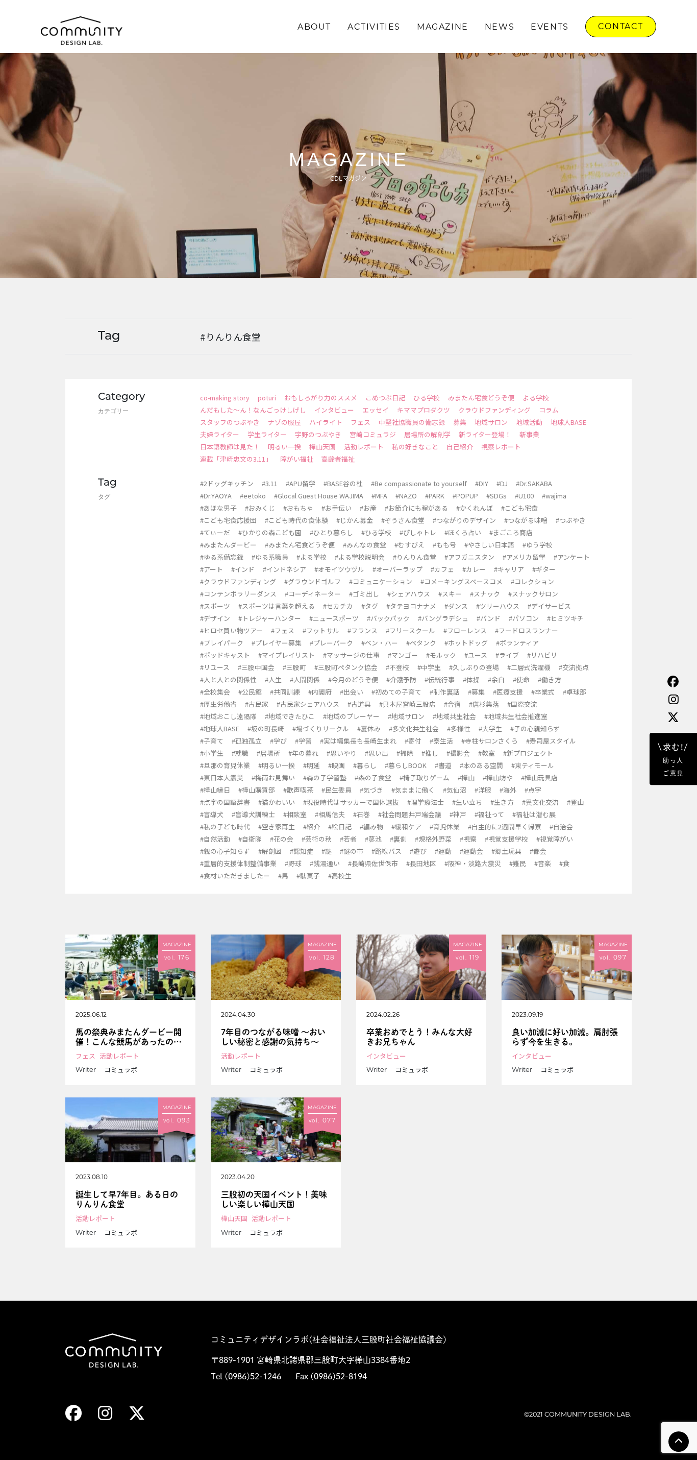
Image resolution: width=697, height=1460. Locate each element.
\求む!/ (673, 760)
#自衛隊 (250, 839)
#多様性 (458, 728)
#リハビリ (542, 655)
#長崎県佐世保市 (373, 863)
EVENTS (550, 27)
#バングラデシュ (443, 618)
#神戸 (458, 814)
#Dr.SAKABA (534, 483)
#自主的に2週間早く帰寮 (504, 826)
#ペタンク (421, 643)
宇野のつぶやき (318, 434)
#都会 (538, 851)
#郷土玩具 (506, 851)
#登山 (575, 802)
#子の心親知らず (535, 728)
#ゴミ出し (364, 594)
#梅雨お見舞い (273, 777)
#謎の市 (351, 851)
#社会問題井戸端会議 (409, 814)
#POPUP (465, 495)
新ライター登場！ (485, 434)
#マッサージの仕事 (351, 655)
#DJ (502, 483)
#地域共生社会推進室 (515, 716)
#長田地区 (421, 863)
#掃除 (404, 753)
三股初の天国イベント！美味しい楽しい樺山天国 (274, 1199)
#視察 (468, 839)
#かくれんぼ (474, 508)
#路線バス (386, 851)
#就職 (240, 753)
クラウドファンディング (494, 410)
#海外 (508, 790)
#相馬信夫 (330, 814)
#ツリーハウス (497, 606)
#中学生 (429, 667)
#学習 (303, 741)
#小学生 (211, 753)
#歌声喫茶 (298, 790)
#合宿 (452, 704)
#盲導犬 (211, 814)
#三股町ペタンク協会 (346, 667)
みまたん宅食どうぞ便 (481, 397)
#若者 (348, 839)
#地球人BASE (219, 728)
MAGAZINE (442, 27)
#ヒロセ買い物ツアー (231, 630)
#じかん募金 (354, 520)
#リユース (215, 667)
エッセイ (375, 410)
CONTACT (620, 26)
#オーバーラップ (397, 569)
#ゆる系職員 (270, 557)
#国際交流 (522, 704)
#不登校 (397, 667)
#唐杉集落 (484, 704)
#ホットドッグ (466, 643)
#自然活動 (215, 839)
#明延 (311, 765)
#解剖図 (270, 851)
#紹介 (311, 826)
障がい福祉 (296, 459)
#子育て (211, 741)
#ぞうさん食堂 (403, 520)
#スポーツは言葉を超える (276, 606)
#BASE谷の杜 (343, 483)
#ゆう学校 (537, 544)
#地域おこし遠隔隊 (228, 716)
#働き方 (549, 679)
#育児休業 (445, 826)
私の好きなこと (415, 446)
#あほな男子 (218, 508)
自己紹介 (459, 446)
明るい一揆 (284, 446)
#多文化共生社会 (414, 728)
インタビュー (334, 410)
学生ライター (267, 434)
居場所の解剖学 (427, 434)
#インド (243, 569)
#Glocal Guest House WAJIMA (318, 495)
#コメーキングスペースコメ (461, 581)
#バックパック (388, 618)
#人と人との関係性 (228, 679)
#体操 (471, 679)
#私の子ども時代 (225, 826)
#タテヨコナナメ (411, 606)
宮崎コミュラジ (373, 434)
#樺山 (466, 777)
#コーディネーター (313, 594)
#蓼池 (373, 839)
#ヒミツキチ (565, 618)
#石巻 (361, 814)
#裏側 (398, 839)
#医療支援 (508, 692)
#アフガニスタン (469, 557)
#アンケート (572, 557)
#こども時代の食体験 (296, 520)
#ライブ (507, 655)
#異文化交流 (540, 802)
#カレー (474, 569)
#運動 (443, 851)
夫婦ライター (219, 434)
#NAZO (406, 495)
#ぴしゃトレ (418, 532)
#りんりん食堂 (414, 557)
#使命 (521, 679)
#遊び (418, 851)
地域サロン (491, 422)
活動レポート (364, 446)
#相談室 (295, 814)
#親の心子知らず (225, 851)
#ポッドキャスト (225, 655)
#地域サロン (406, 716)
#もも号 (444, 544)
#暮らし (365, 765)
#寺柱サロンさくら (489, 741)
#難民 (517, 863)
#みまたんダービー (228, 544)
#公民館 (250, 692)
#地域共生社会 (454, 716)
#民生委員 (336, 790)
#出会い (351, 692)
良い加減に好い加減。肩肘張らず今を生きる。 (565, 1037)
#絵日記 (340, 826)
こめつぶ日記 (385, 397)
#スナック (485, 594)
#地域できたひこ (290, 716)
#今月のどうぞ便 (353, 679)
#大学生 (490, 728)
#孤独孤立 (247, 741)
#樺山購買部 (256, 790)
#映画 (336, 765)
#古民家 (256, 704)
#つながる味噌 (525, 520)
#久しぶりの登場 (474, 667)
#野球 (293, 863)
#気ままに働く (413, 790)
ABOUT (314, 27)
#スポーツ (215, 606)
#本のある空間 (481, 765)
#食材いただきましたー (235, 875)
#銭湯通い (325, 863)
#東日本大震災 (221, 777)
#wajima (554, 495)
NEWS (499, 27)
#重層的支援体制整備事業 (238, 863)
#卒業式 (543, 692)
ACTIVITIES (374, 27)
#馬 (283, 875)
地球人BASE (568, 422)
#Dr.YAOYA (216, 495)
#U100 (524, 495)
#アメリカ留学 (524, 557)
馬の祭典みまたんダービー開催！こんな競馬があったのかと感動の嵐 (129, 1037)
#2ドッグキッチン (227, 483)
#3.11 (270, 483)
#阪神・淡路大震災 (472, 863)
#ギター (544, 569)
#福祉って (489, 814)
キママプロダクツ (423, 410)
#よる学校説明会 (360, 557)
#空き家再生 (276, 826)
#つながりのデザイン (464, 520)
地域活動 (529, 422)
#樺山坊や (498, 777)
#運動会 (471, 851)
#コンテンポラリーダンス (238, 594)
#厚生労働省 (218, 704)
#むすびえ (409, 544)
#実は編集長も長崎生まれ (358, 741)
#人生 (273, 679)
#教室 (486, 753)
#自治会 (561, 826)
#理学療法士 (425, 802)
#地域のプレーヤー (351, 716)
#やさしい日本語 (489, 544)
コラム (549, 410)
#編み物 (371, 826)
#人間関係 (305, 679)
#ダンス (456, 606)
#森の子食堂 (373, 777)
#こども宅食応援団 (228, 520)
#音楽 (542, 863)
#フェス (282, 630)
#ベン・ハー (379, 643)
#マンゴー (403, 655)
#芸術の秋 (317, 839)
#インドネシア (284, 569)
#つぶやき (571, 520)
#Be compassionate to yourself (419, 483)
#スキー (450, 594)
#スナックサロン (533, 594)
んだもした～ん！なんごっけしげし (253, 410)
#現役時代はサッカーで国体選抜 (351, 802)
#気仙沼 (454, 790)
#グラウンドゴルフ (312, 581)
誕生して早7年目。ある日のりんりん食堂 (127, 1199)
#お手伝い (336, 508)
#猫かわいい (276, 802)
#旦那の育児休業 (225, 765)
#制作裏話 (445, 692)
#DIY (481, 483)
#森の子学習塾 (324, 777)
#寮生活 (441, 741)
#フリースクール (410, 630)
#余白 (496, 679)
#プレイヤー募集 (277, 643)
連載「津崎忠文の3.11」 (236, 459)
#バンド (489, 618)
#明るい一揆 (276, 765)
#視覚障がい (554, 839)
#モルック (441, 655)
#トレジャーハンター (269, 618)
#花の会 (281, 839)
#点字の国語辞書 (225, 802)
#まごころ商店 (511, 532)
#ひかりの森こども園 (270, 532)
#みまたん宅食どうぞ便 (300, 544)
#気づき (371, 790)
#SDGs (496, 495)
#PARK (434, 495)
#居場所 (268, 753)
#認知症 (301, 851)
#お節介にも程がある (416, 508)
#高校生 (340, 875)
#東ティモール (532, 765)
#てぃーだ (215, 532)
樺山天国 (322, 446)
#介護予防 (401, 679)
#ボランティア (517, 643)
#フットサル (321, 630)
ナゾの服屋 (284, 422)
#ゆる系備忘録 (221, 557)
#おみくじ (260, 508)
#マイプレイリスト (286, 655)
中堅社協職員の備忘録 (412, 422)
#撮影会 (458, 753)
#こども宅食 (519, 508)
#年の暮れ (303, 753)
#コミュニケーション (380, 581)
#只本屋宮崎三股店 (407, 704)
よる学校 (535, 397)
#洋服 (483, 790)
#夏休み (369, 728)
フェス (360, 422)
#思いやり (342, 753)
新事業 (529, 434)
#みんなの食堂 (364, 544)
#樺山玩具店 (539, 777)
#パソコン (524, 618)
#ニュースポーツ (334, 618)
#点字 (533, 790)
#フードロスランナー (526, 630)
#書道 (443, 765)
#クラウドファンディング (238, 581)
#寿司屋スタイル (551, 741)
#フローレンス (465, 630)
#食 (564, 863)
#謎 (326, 851)
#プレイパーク (221, 643)
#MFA (379, 495)
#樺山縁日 (215, 790)
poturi (267, 397)
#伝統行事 (440, 679)
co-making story (225, 397)
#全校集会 (215, 692)
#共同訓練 (285, 692)
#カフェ (442, 569)
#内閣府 (320, 692)
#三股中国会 (256, 667)
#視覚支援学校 (506, 839)
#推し (429, 753)
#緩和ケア (406, 826)
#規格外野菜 (433, 839)
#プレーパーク (331, 643)
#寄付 (413, 741)
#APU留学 (300, 483)
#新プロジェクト (528, 753)
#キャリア (509, 569)
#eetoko (253, 495)
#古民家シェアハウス (308, 704)
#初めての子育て (396, 692)
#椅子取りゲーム (425, 777)
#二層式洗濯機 (529, 667)
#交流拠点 (574, 667)
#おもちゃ (298, 508)
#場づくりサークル (320, 728)
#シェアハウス (408, 594)
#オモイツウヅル (339, 569)
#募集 (476, 692)
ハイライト (325, 422)
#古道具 (359, 704)
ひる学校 (426, 397)
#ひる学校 (376, 532)
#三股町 (294, 667)
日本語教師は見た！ (230, 446)
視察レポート (501, 446)
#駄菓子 (308, 875)
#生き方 (502, 802)
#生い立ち (467, 802)
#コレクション (532, 581)
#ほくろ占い (462, 532)
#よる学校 (311, 557)
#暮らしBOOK (406, 765)
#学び (278, 741)
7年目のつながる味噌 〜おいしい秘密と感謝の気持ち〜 (273, 1037)
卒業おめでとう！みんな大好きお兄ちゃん (419, 1037)
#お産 (368, 508)
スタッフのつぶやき (230, 422)
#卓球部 (574, 692)
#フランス (362, 630)
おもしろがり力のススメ (320, 397)
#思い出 (376, 753)
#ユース (475, 655)
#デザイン (215, 618)
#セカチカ (338, 606)
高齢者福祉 (338, 459)
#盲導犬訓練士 (253, 814)
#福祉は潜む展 (534, 814)
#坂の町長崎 (265, 728)
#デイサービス (549, 606)
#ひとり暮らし (331, 532)
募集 (459, 422)
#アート (211, 569)
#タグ (369, 606)
